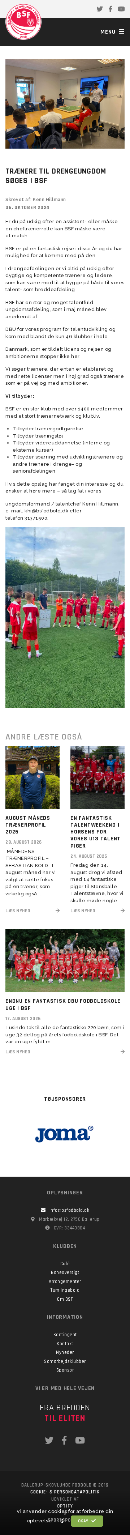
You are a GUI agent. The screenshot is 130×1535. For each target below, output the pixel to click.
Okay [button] (84, 1521)
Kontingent (65, 1335)
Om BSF (65, 1299)
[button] (62, 1521)
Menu (108, 32)
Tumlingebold (65, 1290)
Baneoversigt (65, 1272)
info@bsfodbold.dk (69, 1210)
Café (65, 1264)
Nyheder (65, 1352)
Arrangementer (65, 1281)
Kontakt (65, 1344)
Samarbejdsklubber (65, 1361)
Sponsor (65, 1370)
